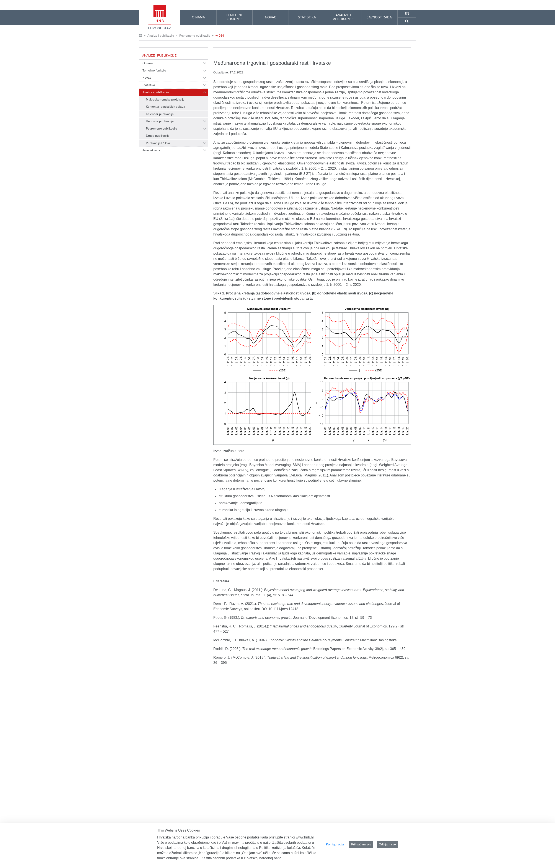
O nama (147, 63)
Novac (146, 77)
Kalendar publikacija (160, 114)
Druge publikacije (158, 135)
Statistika (148, 85)
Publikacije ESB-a (158, 143)
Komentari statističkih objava (165, 106)
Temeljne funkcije (154, 70)
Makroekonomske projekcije (165, 99)
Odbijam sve (387, 844)
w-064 (219, 35)
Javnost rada (151, 150)
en (407, 13)
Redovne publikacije (160, 121)
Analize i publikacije (160, 35)
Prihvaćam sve (361, 844)
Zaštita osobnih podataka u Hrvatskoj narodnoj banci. (242, 858)
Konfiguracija (335, 844)
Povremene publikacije (194, 35)
